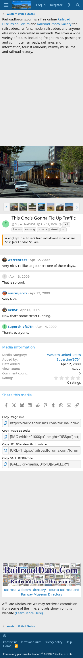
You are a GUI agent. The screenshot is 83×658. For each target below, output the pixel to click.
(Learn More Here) (29, 613)
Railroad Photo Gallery (54, 24)
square (43, 229)
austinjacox (17, 293)
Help (69, 642)
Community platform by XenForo (38, 654)
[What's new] (69, 5)
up (63, 229)
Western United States (64, 354)
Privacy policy (53, 642)
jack (66, 224)
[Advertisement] (41, 100)
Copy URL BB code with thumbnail (24, 444)
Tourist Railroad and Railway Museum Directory (50, 591)
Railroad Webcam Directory (25, 589)
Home (7, 646)
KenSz (12, 310)
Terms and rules (31, 642)
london (17, 229)
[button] (6, 207)
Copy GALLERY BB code (17, 458)
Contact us (10, 642)
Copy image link (12, 417)
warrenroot (17, 259)
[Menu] (6, 5)
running (30, 229)
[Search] (77, 5)
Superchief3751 (25, 224)
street (54, 229)
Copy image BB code (15, 431)
